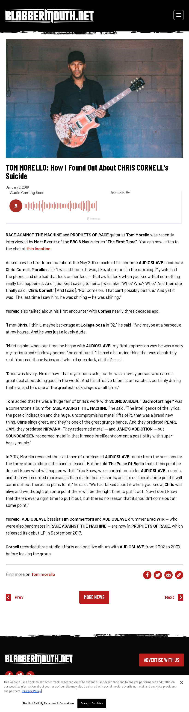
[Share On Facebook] (147, 575)
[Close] (182, 683)
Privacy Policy (31, 691)
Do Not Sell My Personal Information (48, 703)
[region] (94, 693)
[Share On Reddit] (168, 575)
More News (94, 597)
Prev (19, 597)
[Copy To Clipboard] (179, 575)
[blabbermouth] (49, 21)
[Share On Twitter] (158, 575)
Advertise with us (161, 660)
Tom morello (43, 574)
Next (169, 597)
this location (38, 248)
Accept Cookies (91, 703)
